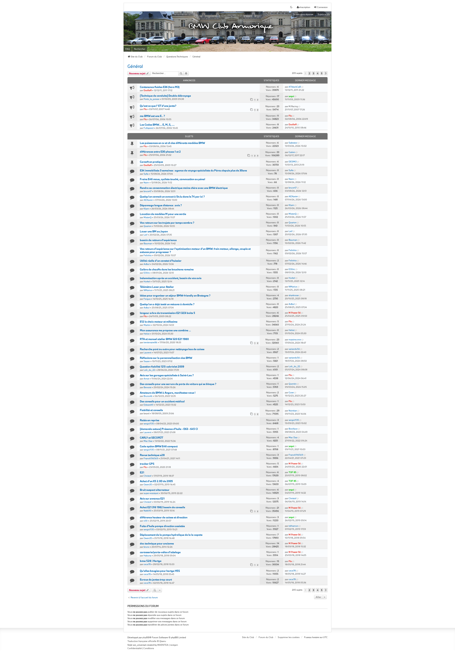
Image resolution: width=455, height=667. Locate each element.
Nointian (293, 410)
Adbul (146, 264)
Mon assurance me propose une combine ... (165, 330)
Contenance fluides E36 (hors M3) (160, 87)
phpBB (145, 637)
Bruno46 (148, 396)
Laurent (147, 352)
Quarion (147, 226)
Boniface (293, 428)
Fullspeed (148, 127)
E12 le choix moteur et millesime (158, 321)
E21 (142, 472)
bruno (146, 546)
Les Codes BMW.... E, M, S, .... (157, 124)
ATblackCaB (295, 86)
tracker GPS (147, 463)
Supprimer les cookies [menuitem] (288, 637)
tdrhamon (293, 525)
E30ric (147, 272)
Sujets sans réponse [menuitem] (303, 14)
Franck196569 (151, 458)
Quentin (292, 383)
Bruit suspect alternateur (154, 490)
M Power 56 (295, 312)
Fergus (147, 298)
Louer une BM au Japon (154, 231)
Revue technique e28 (152, 455)
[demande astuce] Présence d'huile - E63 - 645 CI (169, 429)
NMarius (148, 290)
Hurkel (147, 281)
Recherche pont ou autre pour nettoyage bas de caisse (172, 349)
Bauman (148, 243)
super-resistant (151, 493)
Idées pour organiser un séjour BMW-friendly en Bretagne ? (175, 295)
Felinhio (148, 255)
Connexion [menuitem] (322, 7)
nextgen (174, 644)
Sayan (147, 361)
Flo (145, 109)
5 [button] (321, 73)
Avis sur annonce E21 (152, 498)
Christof (147, 475)
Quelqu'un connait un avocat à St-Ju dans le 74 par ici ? (172, 196)
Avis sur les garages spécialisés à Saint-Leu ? (167, 375)
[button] (326, 73)
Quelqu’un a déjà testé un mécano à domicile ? (167, 304)
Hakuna (147, 555)
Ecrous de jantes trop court (156, 579)
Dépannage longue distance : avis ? (161, 205)
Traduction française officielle (141, 641)
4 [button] (317, 73)
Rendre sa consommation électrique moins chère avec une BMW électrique (184, 188)
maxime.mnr (295, 339)
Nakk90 (147, 510)
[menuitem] (134, 648)
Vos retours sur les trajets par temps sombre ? (167, 222)
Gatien (292, 152)
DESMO (293, 161)
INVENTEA (162, 644)
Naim (146, 182)
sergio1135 (149, 423)
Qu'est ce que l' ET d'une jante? (158, 105)
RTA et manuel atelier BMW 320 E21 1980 (164, 339)
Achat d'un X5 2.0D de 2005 (156, 481)
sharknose (294, 295)
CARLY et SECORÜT (151, 437)
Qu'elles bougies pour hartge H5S (160, 571)
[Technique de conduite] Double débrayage (165, 95)
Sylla (146, 173)
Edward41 (148, 404)
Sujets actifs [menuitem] (324, 14)
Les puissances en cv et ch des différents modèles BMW (172, 143)
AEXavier (148, 199)
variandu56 (294, 348)
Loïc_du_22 (149, 369)
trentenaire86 (150, 342)
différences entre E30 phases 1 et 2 (160, 151)
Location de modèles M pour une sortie (163, 214)
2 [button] (309, 73)
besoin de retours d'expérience (158, 240)
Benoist (147, 387)
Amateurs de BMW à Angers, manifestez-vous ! (167, 392)
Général (135, 66)
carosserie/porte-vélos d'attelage (160, 552)
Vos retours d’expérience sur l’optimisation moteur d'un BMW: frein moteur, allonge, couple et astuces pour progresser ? (195, 250)
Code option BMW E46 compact (159, 446)
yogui (291, 96)
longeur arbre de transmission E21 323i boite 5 (167, 313)
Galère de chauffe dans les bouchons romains (167, 269)
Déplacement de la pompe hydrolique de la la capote (171, 534)
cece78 (147, 564)
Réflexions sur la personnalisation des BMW (166, 358)
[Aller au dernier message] (302, 86)
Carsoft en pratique (151, 161)
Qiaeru (162, 641)
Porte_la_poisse (151, 99)
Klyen (146, 208)
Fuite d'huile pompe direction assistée (162, 526)
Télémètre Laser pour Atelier (157, 286)
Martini (147, 324)
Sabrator (293, 142)
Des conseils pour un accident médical (162, 401)
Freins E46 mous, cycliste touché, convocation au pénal (172, 179)
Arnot (146, 378)
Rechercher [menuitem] (139, 48)
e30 (146, 520)
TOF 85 (292, 472)
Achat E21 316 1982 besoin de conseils (162, 507)
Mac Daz (148, 440)
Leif (145, 234)
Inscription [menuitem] (305, 7)
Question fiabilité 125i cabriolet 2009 (162, 366)
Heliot (146, 333)
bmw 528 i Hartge (150, 561)
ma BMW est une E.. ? (152, 116)
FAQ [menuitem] (127, 48)
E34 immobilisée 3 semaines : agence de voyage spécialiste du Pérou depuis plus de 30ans (193, 170)
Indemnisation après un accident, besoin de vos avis (170, 278)
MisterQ (147, 217)
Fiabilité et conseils (151, 410)
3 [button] (313, 73)
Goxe (291, 392)
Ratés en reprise (149, 420)
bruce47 (147, 191)
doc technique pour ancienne (157, 543)
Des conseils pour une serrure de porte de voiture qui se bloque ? (178, 384)
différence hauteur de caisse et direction (163, 517)
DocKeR (148, 90)
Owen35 (148, 484)
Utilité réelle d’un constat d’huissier (160, 260)
